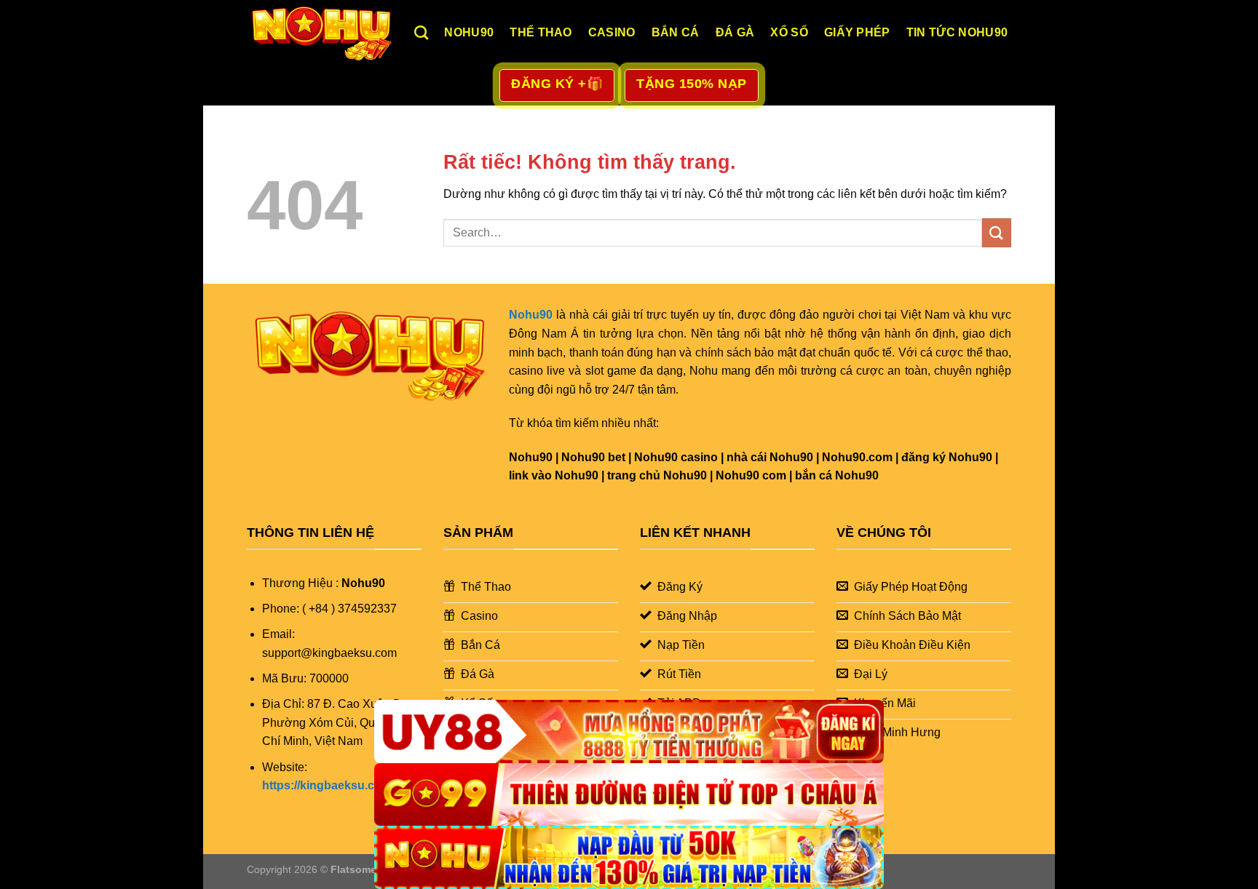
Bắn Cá (676, 32)
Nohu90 (469, 32)
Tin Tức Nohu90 (957, 32)
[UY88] (629, 731)
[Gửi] (996, 232)
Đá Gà (735, 32)
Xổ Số (789, 32)
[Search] (421, 32)
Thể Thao (541, 32)
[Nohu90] (319, 33)
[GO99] (629, 794)
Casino (612, 32)
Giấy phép (857, 32)
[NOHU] (629, 857)
